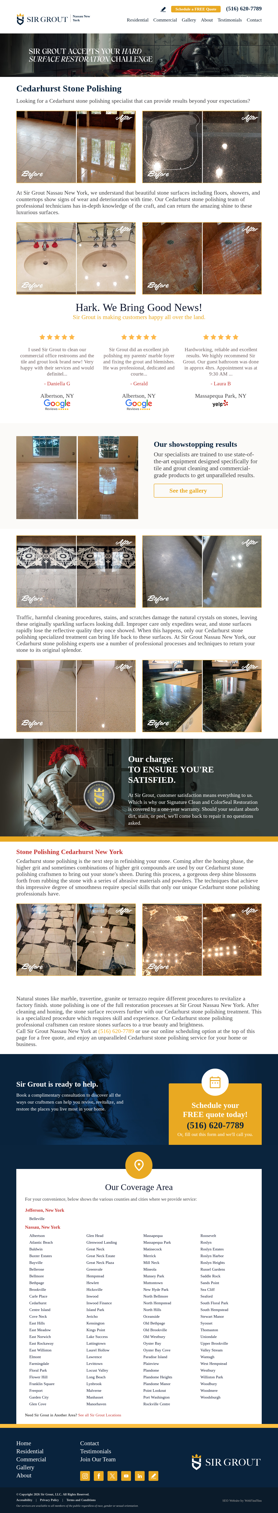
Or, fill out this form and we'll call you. (215, 1134)
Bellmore (36, 1276)
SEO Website (231, 1500)
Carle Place (38, 1296)
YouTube (126, 1476)
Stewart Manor (212, 1316)
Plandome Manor (156, 1384)
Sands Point (209, 1283)
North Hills (152, 1310)
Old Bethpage (154, 1323)
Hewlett (92, 1283)
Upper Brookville (214, 1343)
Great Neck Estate (100, 1256)
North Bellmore (155, 1296)
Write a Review (163, 9)
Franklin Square (42, 1384)
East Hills (37, 1323)
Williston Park (211, 1377)
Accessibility (24, 1500)
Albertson (37, 1235)
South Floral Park (214, 1303)
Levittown (94, 1363)
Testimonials (230, 20)
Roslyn (206, 1242)
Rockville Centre (156, 1404)
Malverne (93, 1390)
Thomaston (209, 1330)
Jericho (92, 1316)
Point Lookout (154, 1390)
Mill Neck (151, 1262)
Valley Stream (211, 1350)
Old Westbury (154, 1336)
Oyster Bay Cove (156, 1350)
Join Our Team (98, 1459)
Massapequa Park (157, 1242)
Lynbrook (94, 1384)
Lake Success (97, 1336)
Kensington (95, 1323)
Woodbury (208, 1384)
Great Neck (95, 1249)
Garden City (39, 1397)
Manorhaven (96, 1404)
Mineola (149, 1269)
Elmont (35, 1357)
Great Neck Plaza (100, 1262)
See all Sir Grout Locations (99, 1415)
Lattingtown (96, 1343)
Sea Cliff (207, 1289)
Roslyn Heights (212, 1262)
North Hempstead (157, 1303)
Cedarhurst (37, 1303)
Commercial (165, 20)
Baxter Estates (40, 1256)
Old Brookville (155, 1330)
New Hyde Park (156, 1289)
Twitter (112, 1476)
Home (23, 1443)
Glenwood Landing (101, 1242)
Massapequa (153, 1235)
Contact (254, 20)
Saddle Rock (210, 1276)
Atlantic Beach (41, 1242)
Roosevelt (208, 1235)
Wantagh (207, 1357)
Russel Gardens (212, 1269)
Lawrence (94, 1357)
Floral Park (38, 1370)
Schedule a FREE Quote (195, 9)
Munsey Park (153, 1276)
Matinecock (152, 1249)
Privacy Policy (49, 1500)
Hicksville (94, 1289)
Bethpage (36, 1283)
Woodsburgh (210, 1397)
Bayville (36, 1262)
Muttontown (153, 1283)
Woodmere (209, 1390)
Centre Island (39, 1310)
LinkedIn (140, 1476)
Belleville (37, 1219)
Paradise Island (155, 1357)
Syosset (206, 1323)
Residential (138, 20)
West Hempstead (213, 1363)
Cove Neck (38, 1316)
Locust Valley (97, 1370)
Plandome (151, 1370)
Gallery (189, 20)
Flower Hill (38, 1377)
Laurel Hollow (97, 1350)
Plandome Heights (157, 1377)
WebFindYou (253, 1500)
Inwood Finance (99, 1303)
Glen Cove (37, 1404)
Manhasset (94, 1397)
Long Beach (96, 1377)
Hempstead (95, 1276)
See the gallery (188, 490)
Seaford (206, 1296)
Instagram (85, 1476)
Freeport (36, 1390)
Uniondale (208, 1336)
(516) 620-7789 (244, 8)
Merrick (149, 1256)
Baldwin (36, 1249)
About (207, 20)
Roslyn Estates (212, 1249)
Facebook (99, 1476)
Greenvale (94, 1269)
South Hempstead (214, 1310)
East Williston (40, 1350)
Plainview (151, 1363)
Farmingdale (39, 1363)
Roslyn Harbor (212, 1256)
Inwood (92, 1296)
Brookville (37, 1289)
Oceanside (151, 1316)
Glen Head (94, 1235)
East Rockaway (41, 1343)
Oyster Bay (152, 1343)
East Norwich (40, 1336)
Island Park (95, 1310)
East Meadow (40, 1330)
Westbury (207, 1370)
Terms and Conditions (81, 1500)
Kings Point (95, 1330)
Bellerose (36, 1269)
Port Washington (156, 1397)
